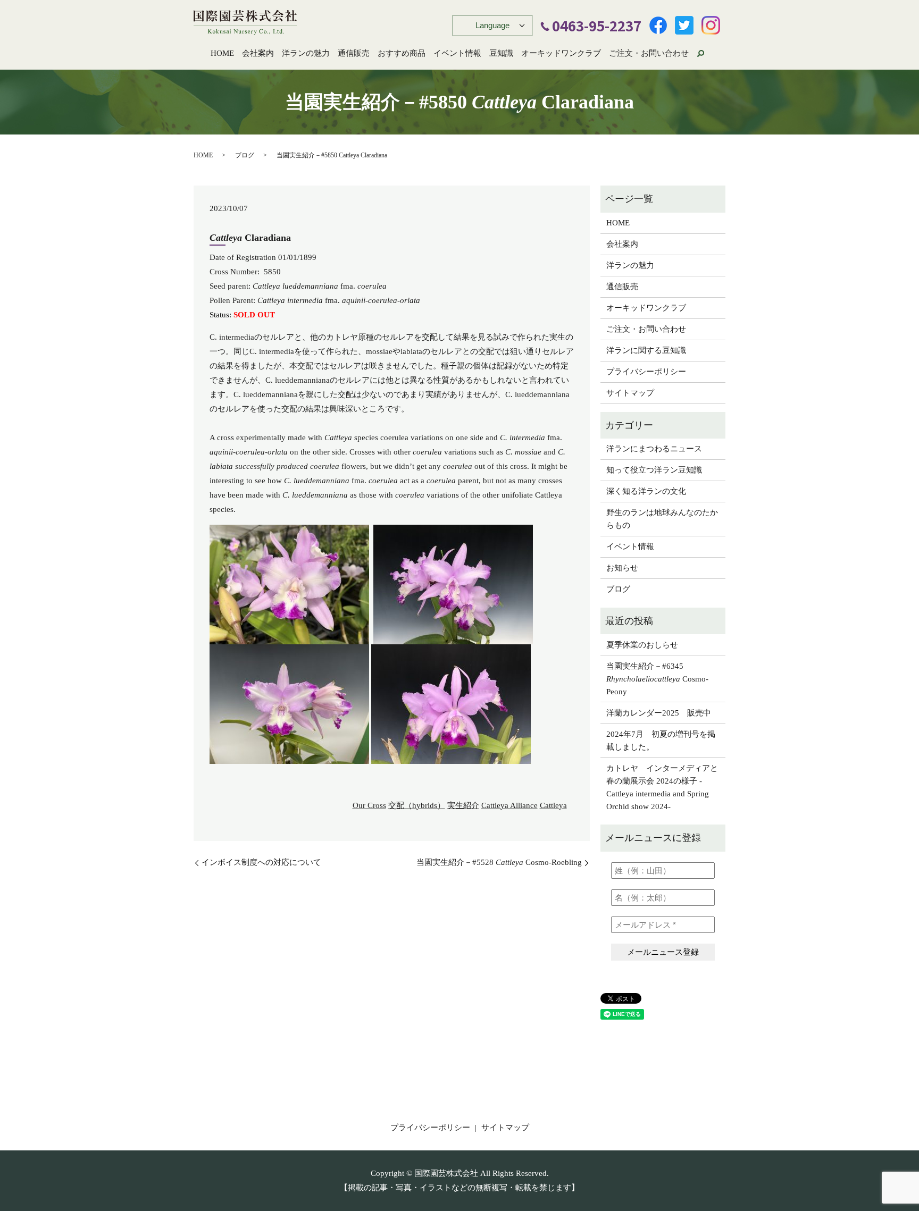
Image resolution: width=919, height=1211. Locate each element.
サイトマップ (630, 393)
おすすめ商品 (401, 53)
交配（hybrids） (416, 805)
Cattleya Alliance (509, 805)
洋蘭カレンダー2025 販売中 (658, 713)
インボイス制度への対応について (261, 862)
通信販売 (354, 53)
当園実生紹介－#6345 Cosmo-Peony (657, 679)
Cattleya (553, 805)
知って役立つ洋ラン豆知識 (654, 470)
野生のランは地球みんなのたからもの (662, 518)
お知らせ (622, 568)
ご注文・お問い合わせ (649, 53)
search (700, 53)
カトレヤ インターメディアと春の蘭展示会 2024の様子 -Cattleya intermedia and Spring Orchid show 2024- (662, 787)
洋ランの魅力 (306, 53)
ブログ (244, 155)
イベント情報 (457, 53)
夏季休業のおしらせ (642, 645)
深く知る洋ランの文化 (646, 491)
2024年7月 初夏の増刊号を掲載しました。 (660, 740)
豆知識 (501, 53)
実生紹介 (463, 805)
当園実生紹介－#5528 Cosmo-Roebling (499, 862)
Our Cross (369, 805)
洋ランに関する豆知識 (646, 350)
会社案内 (258, 53)
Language (492, 25)
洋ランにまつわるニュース (654, 448)
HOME (222, 53)
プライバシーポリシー (646, 371)
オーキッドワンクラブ (561, 53)
